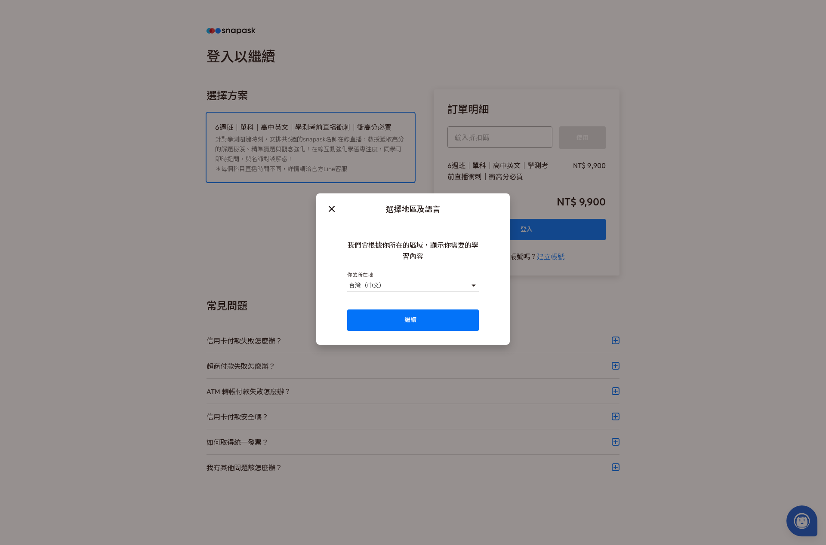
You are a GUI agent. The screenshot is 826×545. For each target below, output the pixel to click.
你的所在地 (360, 274)
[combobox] (348, 285)
